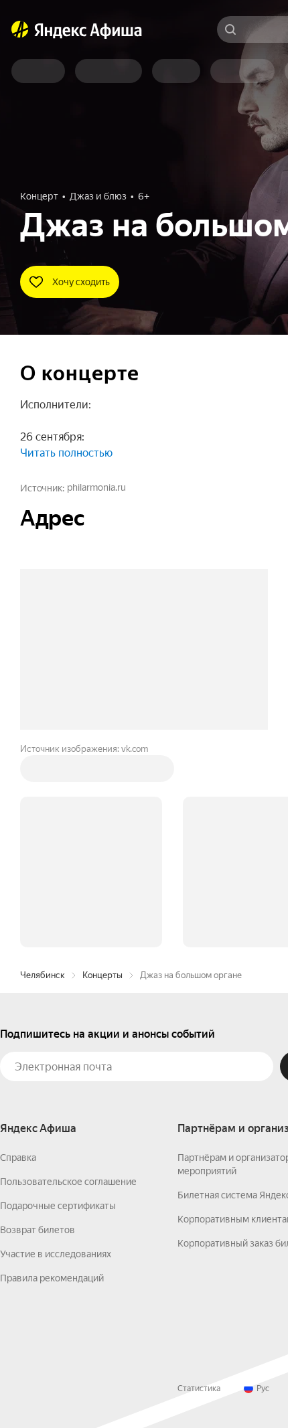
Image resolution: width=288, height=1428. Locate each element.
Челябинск (42, 975)
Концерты (102, 975)
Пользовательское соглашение (68, 1181)
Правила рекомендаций (52, 1278)
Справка (18, 1157)
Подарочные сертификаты (58, 1205)
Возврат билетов (37, 1229)
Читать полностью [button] (66, 453)
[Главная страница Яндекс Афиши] (20, 29)
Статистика (198, 1388)
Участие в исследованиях (55, 1254)
